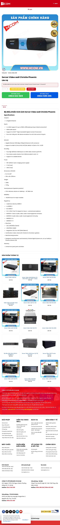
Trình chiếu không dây (7, 435)
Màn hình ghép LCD (21, 431)
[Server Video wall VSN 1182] (11, 318)
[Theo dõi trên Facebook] (3, 511)
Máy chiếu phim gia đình (7, 449)
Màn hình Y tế (51, 420)
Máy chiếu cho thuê (6, 451)
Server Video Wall (12, 72)
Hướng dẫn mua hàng (51, 447)
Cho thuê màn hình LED (36, 426)
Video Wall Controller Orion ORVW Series (11, 303)
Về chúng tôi (34, 449)
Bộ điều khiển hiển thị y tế (52, 434)
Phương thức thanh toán (51, 451)
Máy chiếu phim (5, 447)
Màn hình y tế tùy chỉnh (51, 426)
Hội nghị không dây (6, 433)
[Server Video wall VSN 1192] (49, 267)
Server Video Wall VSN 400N (49, 328)
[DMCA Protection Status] (46, 511)
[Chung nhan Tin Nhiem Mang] (55, 511)
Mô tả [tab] (4, 107)
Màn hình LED (20, 434)
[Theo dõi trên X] (10, 511)
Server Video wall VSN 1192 (49, 277)
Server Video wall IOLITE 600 (49, 378)
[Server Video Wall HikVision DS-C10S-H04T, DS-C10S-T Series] (30, 267)
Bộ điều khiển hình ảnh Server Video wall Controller (22, 426)
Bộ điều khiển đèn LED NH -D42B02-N (11, 354)
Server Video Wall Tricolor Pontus (49, 354)
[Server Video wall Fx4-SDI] (30, 292)
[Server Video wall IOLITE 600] (49, 369)
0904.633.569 (49, 487)
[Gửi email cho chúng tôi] (14, 511)
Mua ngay (31, 89)
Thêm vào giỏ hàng (17, 89)
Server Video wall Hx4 (10, 277)
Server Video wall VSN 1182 (10, 328)
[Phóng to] (3, 69)
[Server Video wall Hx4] (11, 267)
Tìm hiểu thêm (7, 521)
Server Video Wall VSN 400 (49, 302)
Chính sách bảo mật (50, 456)
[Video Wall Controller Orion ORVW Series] (11, 292)
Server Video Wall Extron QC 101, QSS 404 (30, 354)
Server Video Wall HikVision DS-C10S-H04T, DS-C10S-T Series (30, 278)
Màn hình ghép (20, 429)
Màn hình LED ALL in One (22, 436)
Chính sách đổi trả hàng (51, 453)
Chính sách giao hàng (51, 449)
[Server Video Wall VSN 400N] (49, 318)
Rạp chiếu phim (5, 425)
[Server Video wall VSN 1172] (11, 369)
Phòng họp (4, 429)
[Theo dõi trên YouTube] (20, 511)
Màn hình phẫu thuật (50, 438)
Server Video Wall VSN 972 (30, 328)
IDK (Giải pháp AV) (21, 453)
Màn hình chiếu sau (21, 438)
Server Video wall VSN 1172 (10, 378)
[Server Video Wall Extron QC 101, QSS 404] (30, 343)
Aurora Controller (21, 455)
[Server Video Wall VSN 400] (49, 292)
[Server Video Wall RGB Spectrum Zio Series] (30, 369)
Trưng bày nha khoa (50, 428)
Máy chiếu (6, 444)
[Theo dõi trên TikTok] (7, 511)
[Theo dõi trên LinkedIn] (17, 511)
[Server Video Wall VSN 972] (30, 318)
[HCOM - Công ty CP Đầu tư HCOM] (5, 3)
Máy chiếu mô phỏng (7, 453)
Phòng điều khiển (6, 427)
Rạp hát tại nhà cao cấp (8, 437)
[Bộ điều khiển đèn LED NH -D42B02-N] (11, 343)
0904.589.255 (40, 487)
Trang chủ (4, 72)
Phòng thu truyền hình (7, 431)
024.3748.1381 (11, 487)
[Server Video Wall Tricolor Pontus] (49, 343)
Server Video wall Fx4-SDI (30, 302)
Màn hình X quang (50, 436)
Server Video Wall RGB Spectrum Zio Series (29, 379)
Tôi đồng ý (25, 519)
